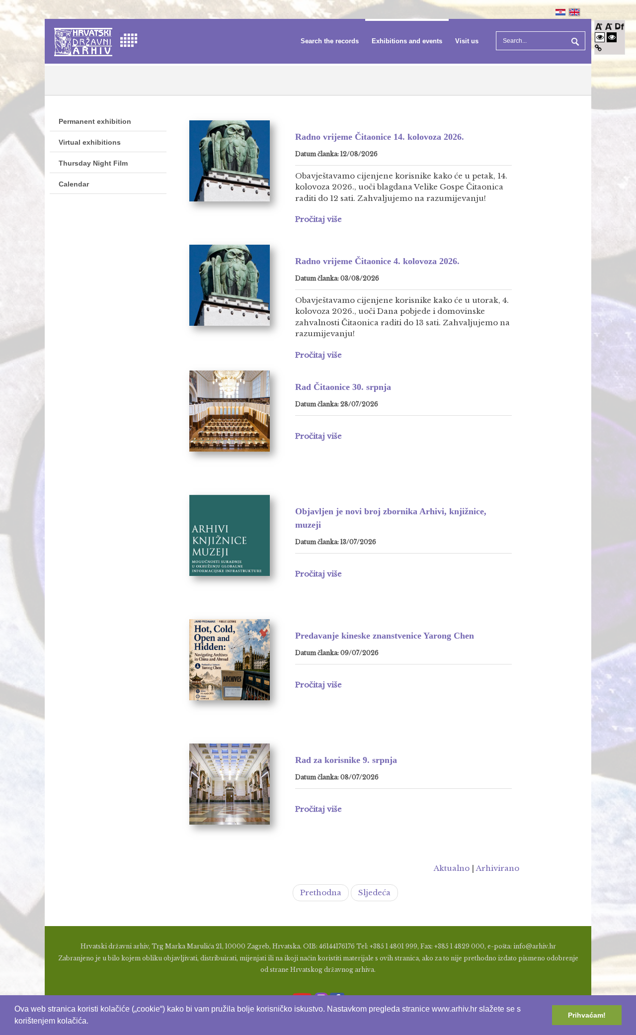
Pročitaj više (318, 219)
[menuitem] (329, 41)
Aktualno (452, 868)
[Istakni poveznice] (598, 48)
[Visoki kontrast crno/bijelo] (612, 37)
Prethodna (320, 892)
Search (574, 40)
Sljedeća (374, 892)
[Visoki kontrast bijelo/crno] (600, 37)
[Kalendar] (128, 39)
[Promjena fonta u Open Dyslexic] (620, 25)
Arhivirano (497, 868)
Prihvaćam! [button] (587, 1015)
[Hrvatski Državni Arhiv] (83, 41)
